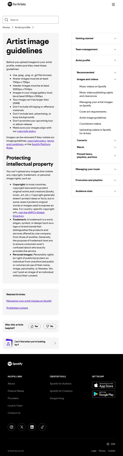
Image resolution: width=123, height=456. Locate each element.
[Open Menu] (113, 4)
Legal (93, 450)
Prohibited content (17, 308)
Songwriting (57, 398)
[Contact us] (54, 343)
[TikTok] (42, 427)
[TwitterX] (22, 427)
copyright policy (26, 131)
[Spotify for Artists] (17, 4)
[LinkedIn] (32, 427)
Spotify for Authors (60, 383)
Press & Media (16, 391)
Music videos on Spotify (92, 86)
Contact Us (14, 413)
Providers (13, 398)
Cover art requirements (92, 111)
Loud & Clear (15, 405)
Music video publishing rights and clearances (96, 94)
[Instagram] (11, 427)
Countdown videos (90, 123)
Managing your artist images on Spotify (29, 301)
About (11, 383)
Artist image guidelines (92, 117)
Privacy (102, 450)
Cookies (111, 450)
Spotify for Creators (61, 391)
